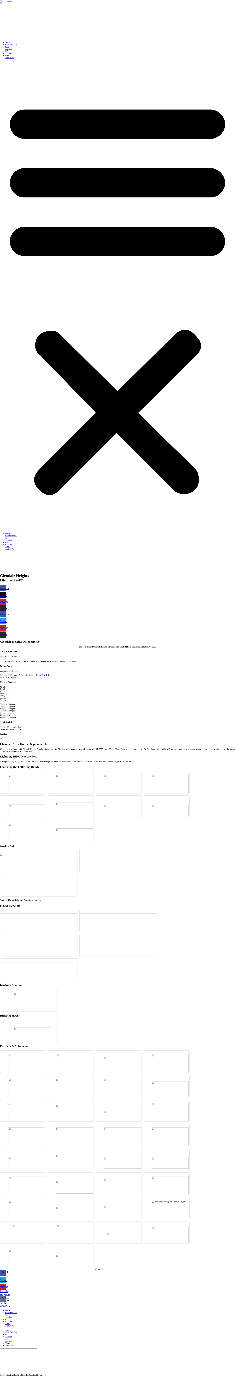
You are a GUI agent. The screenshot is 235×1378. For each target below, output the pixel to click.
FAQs (7, 55)
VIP (6, 51)
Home (7, 42)
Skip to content (6, 1)
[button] (117, 296)
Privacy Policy (117, 1371)
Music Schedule (11, 44)
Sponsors (8, 53)
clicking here (27, 751)
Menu (7, 47)
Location (8, 49)
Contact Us (9, 58)
